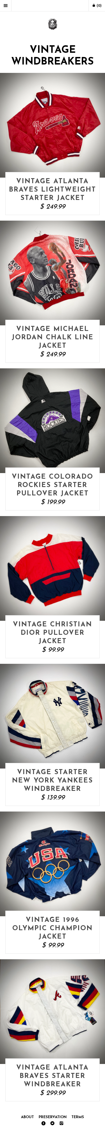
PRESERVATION (53, 1117)
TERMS (77, 1117)
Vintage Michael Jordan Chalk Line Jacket (53, 337)
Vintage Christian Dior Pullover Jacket (52, 633)
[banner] (52, 24)
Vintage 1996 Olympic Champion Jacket (52, 928)
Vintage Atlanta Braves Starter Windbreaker (52, 1076)
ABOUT (27, 1117)
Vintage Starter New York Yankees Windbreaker (52, 781)
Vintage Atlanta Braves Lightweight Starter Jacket (52, 190)
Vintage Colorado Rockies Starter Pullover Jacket (52, 485)
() (98, 6)
